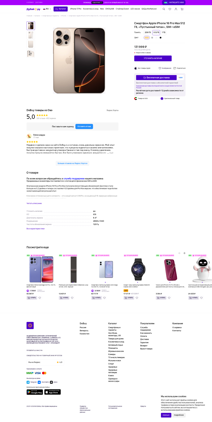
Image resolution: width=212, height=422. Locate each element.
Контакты (176, 330)
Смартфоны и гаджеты (50, 16)
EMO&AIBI (110, 9)
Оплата (143, 336)
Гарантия (144, 342)
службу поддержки (73, 178)
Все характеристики (36, 229)
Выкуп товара (146, 349)
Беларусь (84, 330)
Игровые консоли (116, 351)
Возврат (143, 345)
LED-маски (135, 9)
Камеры (111, 354)
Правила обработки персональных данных (85, 409)
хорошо (166, 415)
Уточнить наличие (153, 58)
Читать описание (34, 203)
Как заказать (146, 333)
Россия (83, 327)
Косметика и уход (90, 9)
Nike (102, 9)
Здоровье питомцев (112, 371)
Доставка (39, 2)
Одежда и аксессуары (113, 379)
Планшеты (113, 348)
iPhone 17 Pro (75, 9)
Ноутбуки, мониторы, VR (114, 334)
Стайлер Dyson (122, 9)
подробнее (179, 415)
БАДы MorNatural (149, 9)
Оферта (143, 406)
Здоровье (112, 367)
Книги (111, 375)
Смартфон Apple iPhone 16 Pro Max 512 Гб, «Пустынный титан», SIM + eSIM (95, 16)
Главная (29, 16)
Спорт (111, 364)
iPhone (63, 16)
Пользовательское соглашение (115, 407)
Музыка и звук (114, 360)
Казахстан (84, 333)
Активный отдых (115, 345)
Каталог (37, 16)
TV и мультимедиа (116, 357)
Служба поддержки (145, 328)
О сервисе (30, 2)
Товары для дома (116, 338)
